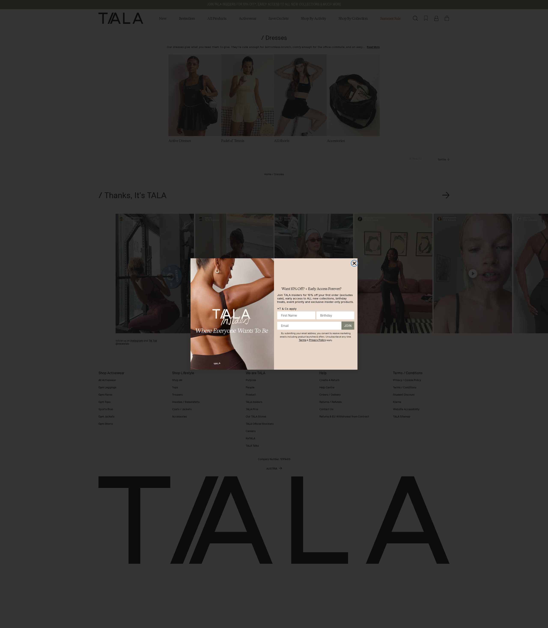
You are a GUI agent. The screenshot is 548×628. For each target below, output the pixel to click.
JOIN (347, 326)
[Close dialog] (354, 263)
